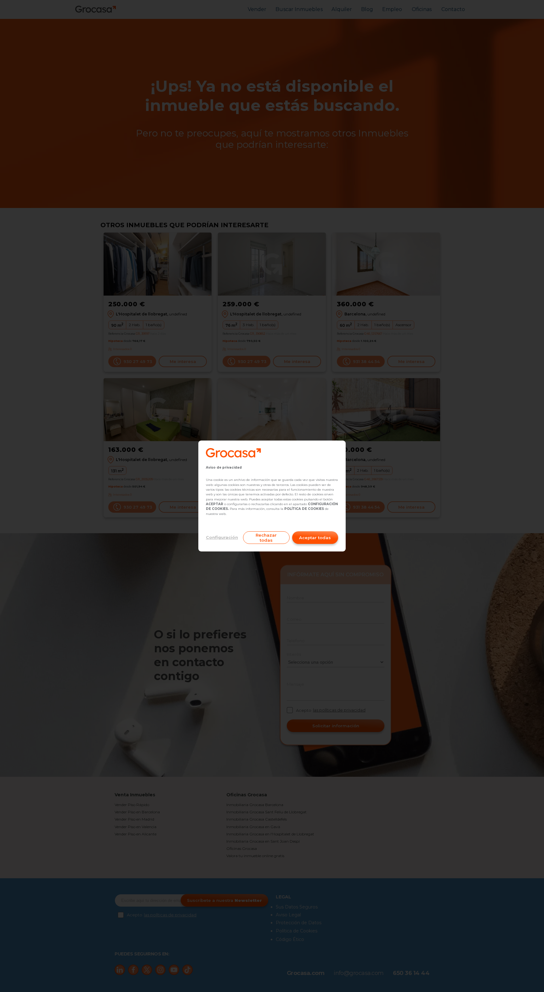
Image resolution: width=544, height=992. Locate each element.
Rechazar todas (266, 538)
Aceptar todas (315, 537)
